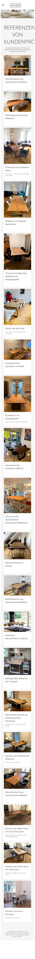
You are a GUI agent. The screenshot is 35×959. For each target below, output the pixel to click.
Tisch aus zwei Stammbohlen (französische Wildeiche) (16, 519)
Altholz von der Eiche (14, 328)
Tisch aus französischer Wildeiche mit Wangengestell (16, 276)
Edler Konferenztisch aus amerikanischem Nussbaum (16, 717)
